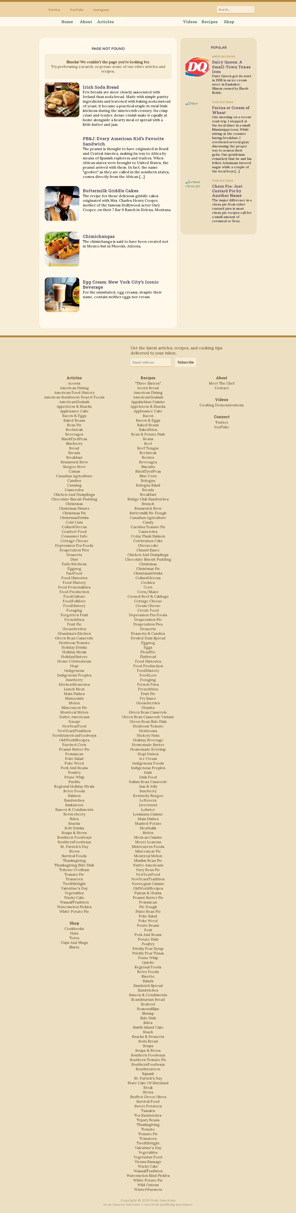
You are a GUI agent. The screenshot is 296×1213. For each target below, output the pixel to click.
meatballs (148, 828)
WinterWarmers (148, 1189)
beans (148, 438)
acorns (74, 383)
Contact (222, 387)
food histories (74, 577)
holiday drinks (74, 647)
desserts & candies (148, 633)
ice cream (148, 758)
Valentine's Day (74, 888)
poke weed (74, 763)
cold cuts (74, 522)
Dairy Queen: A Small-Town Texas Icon (231, 66)
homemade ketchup (148, 749)
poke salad (74, 758)
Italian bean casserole (148, 781)
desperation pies (74, 550)
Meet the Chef (221, 383)
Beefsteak (74, 429)
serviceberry (74, 814)
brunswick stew (74, 462)
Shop (229, 21)
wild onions (148, 1184)
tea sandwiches (148, 1115)
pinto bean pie (148, 911)
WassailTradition (74, 902)
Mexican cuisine (148, 837)
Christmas (74, 503)
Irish (148, 772)
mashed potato (148, 823)
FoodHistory (74, 605)
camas (74, 471)
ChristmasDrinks (74, 517)
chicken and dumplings (74, 494)
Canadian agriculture (74, 476)
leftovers (148, 800)
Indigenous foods (148, 763)
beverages (74, 434)
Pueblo (74, 781)
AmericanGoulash (74, 401)
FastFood (74, 573)
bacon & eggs (74, 415)
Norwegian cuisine (148, 883)
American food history (74, 392)
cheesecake (148, 545)
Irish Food (148, 777)
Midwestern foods (148, 846)
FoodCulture (74, 596)
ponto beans (148, 925)
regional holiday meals (74, 786)
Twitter (54, 10)
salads (148, 981)
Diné (74, 559)
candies (74, 480)
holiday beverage (148, 740)
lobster (148, 809)
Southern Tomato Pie (148, 1059)
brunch (148, 503)
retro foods (74, 791)
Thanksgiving (74, 860)
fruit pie (74, 624)
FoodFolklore (74, 601)
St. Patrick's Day (74, 846)
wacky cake (74, 897)
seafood (148, 1004)
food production (74, 591)
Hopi (74, 665)
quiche (148, 962)
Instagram (101, 10)
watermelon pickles (74, 906)
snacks (74, 823)
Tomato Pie (74, 874)
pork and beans (74, 767)
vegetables (74, 893)
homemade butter (148, 744)
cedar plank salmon (148, 536)
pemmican (74, 754)
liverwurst (148, 804)
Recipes (209, 21)
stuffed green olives (148, 1096)
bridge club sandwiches (148, 499)
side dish (148, 1018)
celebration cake (148, 540)
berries (148, 457)
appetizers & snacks (74, 406)
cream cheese (148, 605)
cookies (148, 582)
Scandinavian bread (148, 999)
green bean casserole (74, 638)
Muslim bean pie (148, 860)
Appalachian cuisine (148, 401)
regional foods (148, 967)
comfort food (74, 531)
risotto (148, 976)
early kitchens (74, 564)
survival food (148, 1101)
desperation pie (148, 619)
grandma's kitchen (74, 633)
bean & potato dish (148, 434)
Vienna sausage (148, 1161)
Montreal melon (74, 712)
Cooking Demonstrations (222, 405)
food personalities (74, 587)
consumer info (74, 536)
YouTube (76, 10)
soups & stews (74, 832)
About (86, 21)
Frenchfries (74, 619)
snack (148, 1032)
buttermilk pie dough (148, 513)
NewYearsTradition (74, 730)
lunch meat (74, 689)
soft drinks (74, 828)
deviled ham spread (148, 638)
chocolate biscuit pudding (74, 499)
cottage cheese (74, 540)
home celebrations (74, 661)
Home (67, 21)
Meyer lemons (148, 842)
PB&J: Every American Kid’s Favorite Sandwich (123, 141)
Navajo (74, 721)
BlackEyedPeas (74, 438)
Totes (74, 937)
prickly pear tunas (148, 953)
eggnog (74, 568)
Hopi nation (148, 754)
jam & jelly (148, 786)
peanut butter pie (74, 749)
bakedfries (148, 429)
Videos (190, 21)
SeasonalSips (148, 1008)
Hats (74, 933)
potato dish (148, 939)
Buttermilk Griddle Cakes (111, 190)
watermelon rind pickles (148, 1175)
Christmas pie (74, 513)
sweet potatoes (148, 1106)
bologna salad (148, 485)
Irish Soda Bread (101, 87)
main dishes (74, 693)
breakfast (74, 457)
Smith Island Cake (148, 1027)
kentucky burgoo (148, 795)
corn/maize (148, 591)
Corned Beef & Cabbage (148, 596)
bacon (148, 415)
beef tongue (148, 448)
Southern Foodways (74, 837)
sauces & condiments (74, 809)
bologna (148, 480)
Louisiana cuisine (148, 814)
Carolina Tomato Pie (148, 526)
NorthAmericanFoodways (74, 735)
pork (148, 930)
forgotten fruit (74, 615)
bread (74, 448)
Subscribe (186, 362)
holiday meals (74, 652)
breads (74, 452)
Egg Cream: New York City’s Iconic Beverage (121, 284)
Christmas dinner (74, 508)
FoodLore (148, 675)
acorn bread (148, 387)
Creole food (148, 610)
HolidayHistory (74, 656)
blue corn (148, 476)
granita (148, 707)
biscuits (148, 466)
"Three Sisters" (148, 383)
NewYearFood (74, 726)
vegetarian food (148, 1157)
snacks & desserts (148, 1036)
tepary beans (148, 1120)
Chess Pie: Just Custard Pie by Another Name (227, 190)
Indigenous (74, 670)
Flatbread (148, 656)
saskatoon (74, 804)
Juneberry (74, 679)
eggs (148, 647)
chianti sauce (148, 550)
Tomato (148, 1129)
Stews (74, 851)
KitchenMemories (74, 684)
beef (148, 443)
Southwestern (148, 1069)
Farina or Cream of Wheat (231, 110)
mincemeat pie (74, 707)
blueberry (74, 443)
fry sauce (148, 698)
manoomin (74, 698)
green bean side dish (148, 721)
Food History (74, 582)
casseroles (74, 489)
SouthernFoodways (74, 842)
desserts (74, 554)
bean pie (74, 425)
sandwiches (74, 800)
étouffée (148, 652)
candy (148, 522)
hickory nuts (148, 735)
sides (74, 818)
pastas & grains (148, 893)
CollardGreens (74, 526)
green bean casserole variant (148, 716)
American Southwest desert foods (74, 397)
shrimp (148, 1013)
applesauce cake (74, 411)
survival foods (74, 855)
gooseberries (74, 628)
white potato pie (74, 911)
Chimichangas (99, 236)
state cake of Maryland (148, 1082)
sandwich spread (148, 985)
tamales (148, 1110)
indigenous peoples (74, 675)
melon (74, 703)
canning (74, 485)
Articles (105, 21)
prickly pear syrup (148, 948)
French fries (148, 684)
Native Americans (74, 716)
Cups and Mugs (74, 942)
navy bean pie (148, 869)
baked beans (74, 420)
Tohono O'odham (74, 869)
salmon (74, 795)
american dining (74, 387)
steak (148, 1087)
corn (148, 587)
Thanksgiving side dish (74, 865)
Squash (148, 1073)
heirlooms (148, 730)
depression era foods (74, 545)
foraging (74, 610)
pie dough (148, 906)
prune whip (74, 777)
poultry (74, 772)
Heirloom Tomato (74, 642)
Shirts (74, 947)
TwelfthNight (74, 883)
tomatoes (74, 879)
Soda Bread (148, 1041)
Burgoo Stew (74, 466)
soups (148, 1045)
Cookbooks (74, 928)
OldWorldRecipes (74, 740)
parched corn (74, 744)
